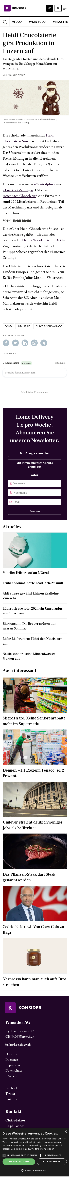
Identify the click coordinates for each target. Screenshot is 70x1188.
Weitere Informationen (42, 1148)
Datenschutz (13, 1070)
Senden (35, 511)
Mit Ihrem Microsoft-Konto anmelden (34, 465)
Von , (7, 75)
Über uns (11, 1054)
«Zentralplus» (45, 184)
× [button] (65, 1131)
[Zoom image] (35, 97)
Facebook (11, 1088)
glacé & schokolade (49, 326)
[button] (35, 1170)
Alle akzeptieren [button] (19, 1161)
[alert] (34, 1152)
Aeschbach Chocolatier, (20, 195)
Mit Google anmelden (34, 453)
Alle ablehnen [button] (51, 1161)
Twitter (10, 1093)
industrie (24, 326)
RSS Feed (11, 1076)
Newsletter (49, 8)
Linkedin (11, 1099)
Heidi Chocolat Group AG (41, 240)
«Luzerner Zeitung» (18, 189)
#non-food (37, 22)
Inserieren (11, 1059)
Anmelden (58, 8)
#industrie (60, 22)
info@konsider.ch (18, 1044)
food (8, 326)
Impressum (12, 1065)
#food (17, 22)
